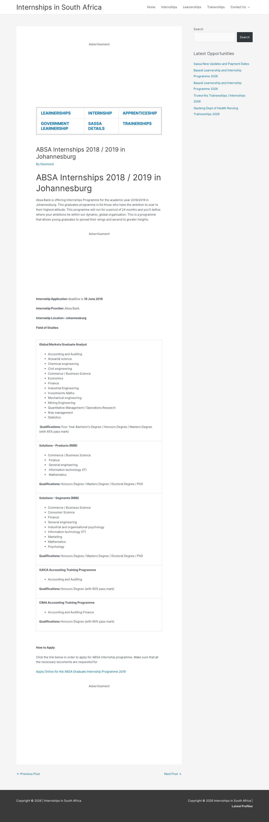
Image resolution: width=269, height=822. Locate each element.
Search (198, 29)
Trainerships (216, 7)
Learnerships (192, 7)
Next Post (172, 774)
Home (151, 7)
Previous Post (28, 774)
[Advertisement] (99, 74)
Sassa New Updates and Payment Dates (221, 64)
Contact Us (238, 7)
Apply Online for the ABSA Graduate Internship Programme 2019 (81, 671)
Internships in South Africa (59, 7)
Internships (169, 7)
